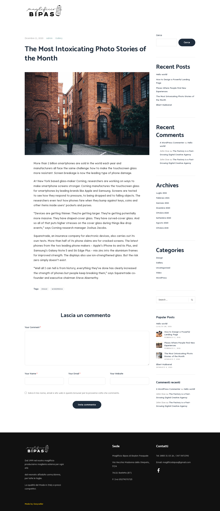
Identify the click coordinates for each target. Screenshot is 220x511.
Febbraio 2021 (162, 198)
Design (159, 258)
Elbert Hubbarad (164, 105)
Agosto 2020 (162, 223)
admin (49, 38)
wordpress (57, 289)
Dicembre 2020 (163, 208)
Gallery (58, 38)
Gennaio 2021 (162, 203)
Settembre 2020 (163, 218)
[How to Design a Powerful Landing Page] (159, 334)
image (44, 289)
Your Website (116, 373)
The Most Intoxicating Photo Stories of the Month (178, 354)
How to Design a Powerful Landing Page (177, 333)
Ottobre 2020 (162, 213)
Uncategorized (163, 268)
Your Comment (33, 327)
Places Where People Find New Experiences (179, 344)
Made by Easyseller (34, 504)
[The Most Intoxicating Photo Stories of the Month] (87, 113)
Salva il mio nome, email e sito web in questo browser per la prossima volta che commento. (73, 393)
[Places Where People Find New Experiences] (159, 345)
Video (159, 272)
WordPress (161, 278)
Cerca (159, 35)
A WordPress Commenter (172, 142)
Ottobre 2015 (162, 228)
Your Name (31, 373)
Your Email (74, 373)
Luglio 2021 (161, 193)
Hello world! (161, 74)
